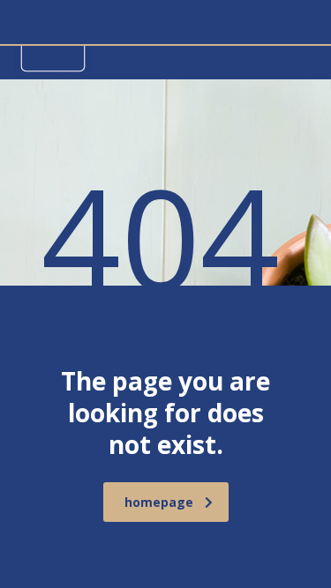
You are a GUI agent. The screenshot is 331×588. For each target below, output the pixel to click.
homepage (158, 502)
